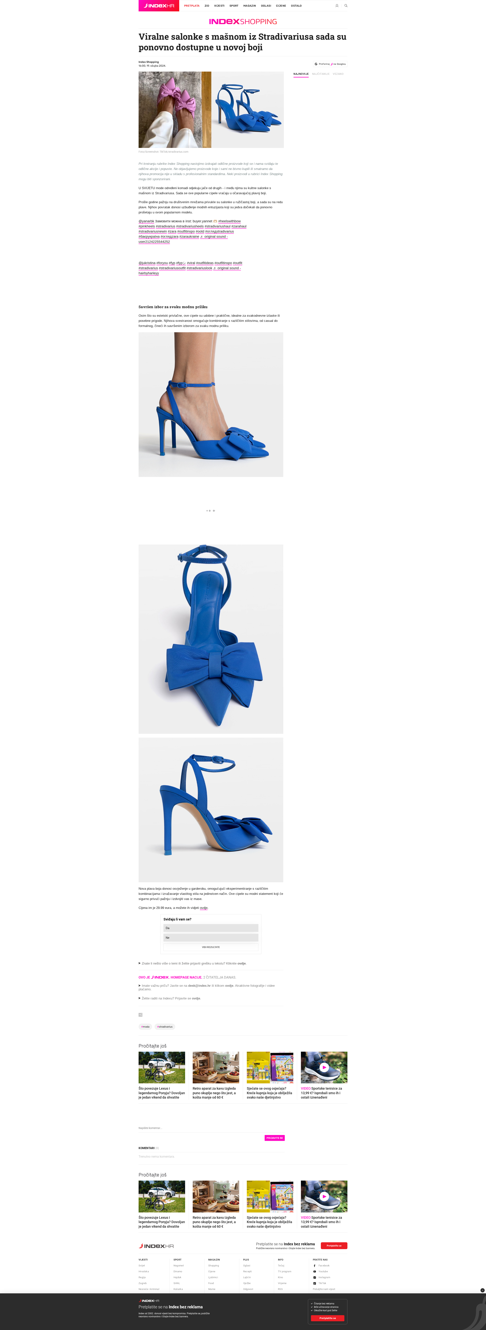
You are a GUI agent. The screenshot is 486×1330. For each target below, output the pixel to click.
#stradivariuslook (199, 268)
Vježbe (247, 1283)
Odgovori (248, 1289)
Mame (211, 1289)
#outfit (237, 263)
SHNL (177, 1283)
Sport (234, 5)
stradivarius (165, 1026)
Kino (280, 1277)
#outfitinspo (186, 231)
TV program (284, 1271)
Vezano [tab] (338, 74)
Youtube (323, 1271)
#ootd (200, 231)
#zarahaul (238, 226)
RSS (280, 1289)
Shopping (213, 1265)
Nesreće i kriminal (149, 1289)
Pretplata (192, 5)
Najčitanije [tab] (321, 74)
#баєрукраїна (149, 236)
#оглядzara (169, 236)
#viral (191, 263)
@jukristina (147, 263)
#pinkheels (147, 226)
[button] (143, 1066)
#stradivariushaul (217, 226)
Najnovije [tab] (301, 74)
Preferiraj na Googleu (332, 64)
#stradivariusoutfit (172, 268)
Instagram (324, 1277)
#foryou (162, 263)
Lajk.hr (247, 1277)
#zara (172, 231)
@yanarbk (146, 221)
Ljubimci (213, 1277)
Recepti (247, 1271)
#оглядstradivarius (219, 231)
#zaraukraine (189, 236)
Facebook (324, 1265)
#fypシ (181, 263)
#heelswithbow (229, 221)
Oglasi (266, 5)
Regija (142, 1277)
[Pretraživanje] (344, 6)
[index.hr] (159, 5)
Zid (207, 5)
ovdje (203, 908)
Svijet (142, 1265)
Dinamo (178, 1271)
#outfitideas (205, 263)
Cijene (281, 5)
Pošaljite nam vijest (324, 1289)
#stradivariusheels (190, 226)
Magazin (214, 1259)
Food (211, 1283)
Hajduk (177, 1277)
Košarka (178, 1289)
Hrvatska (144, 1271)
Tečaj (281, 1265)
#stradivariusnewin (153, 231)
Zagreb (143, 1283)
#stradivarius (165, 226)
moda (145, 1026)
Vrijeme (282, 1283)
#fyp (172, 263)
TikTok (322, 1283)
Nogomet (179, 1265)
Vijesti (219, 5)
